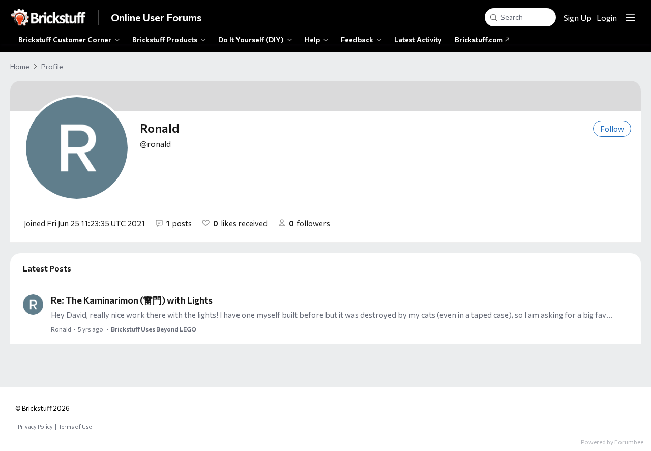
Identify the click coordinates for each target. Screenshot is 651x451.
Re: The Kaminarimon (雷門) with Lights (132, 300)
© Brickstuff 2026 (42, 408)
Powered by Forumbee (612, 441)
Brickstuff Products (164, 39)
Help (312, 39)
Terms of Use (75, 426)
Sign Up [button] (577, 17)
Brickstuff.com (480, 39)
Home (19, 66)
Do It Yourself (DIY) (251, 39)
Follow (612, 128)
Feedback (357, 39)
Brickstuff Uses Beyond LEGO (153, 329)
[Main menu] (630, 17)
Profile (52, 66)
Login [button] (607, 17)
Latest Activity (418, 39)
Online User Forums (156, 17)
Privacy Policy (35, 426)
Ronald (61, 329)
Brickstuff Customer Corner (64, 39)
